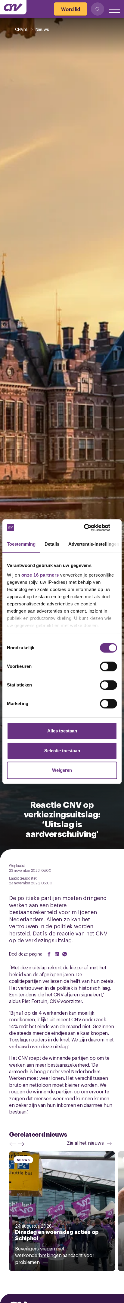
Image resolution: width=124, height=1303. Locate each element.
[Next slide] (22, 1144)
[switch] (108, 666)
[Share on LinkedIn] (56, 954)
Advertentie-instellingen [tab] (93, 544)
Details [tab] (52, 544)
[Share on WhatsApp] (64, 954)
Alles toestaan (62, 730)
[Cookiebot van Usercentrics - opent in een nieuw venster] (90, 528)
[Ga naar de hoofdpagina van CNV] (13, 7)
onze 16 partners (40, 574)
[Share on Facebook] (49, 954)
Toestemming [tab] (21, 544)
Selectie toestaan (62, 750)
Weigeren (62, 770)
